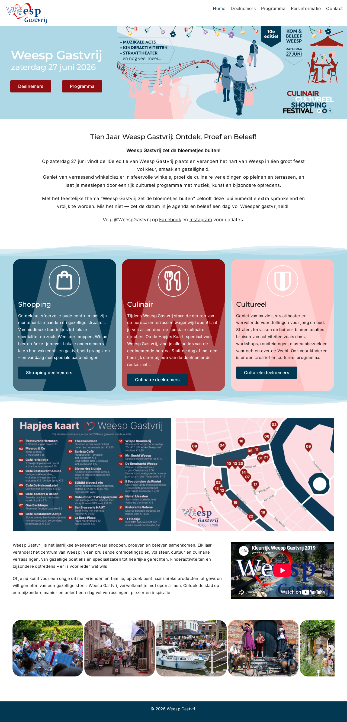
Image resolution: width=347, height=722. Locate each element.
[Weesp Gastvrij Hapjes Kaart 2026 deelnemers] (92, 420)
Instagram (200, 219)
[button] (16, 649)
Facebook (170, 219)
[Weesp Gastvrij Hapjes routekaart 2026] (255, 420)
